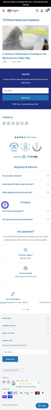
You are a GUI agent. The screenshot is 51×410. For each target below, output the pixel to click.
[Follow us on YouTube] (22, 123)
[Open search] (37, 10)
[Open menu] (3, 11)
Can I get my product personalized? (17, 219)
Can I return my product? (13, 211)
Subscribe (25, 97)
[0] (46, 10)
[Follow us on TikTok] (26, 123)
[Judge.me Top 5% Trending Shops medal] (37, 147)
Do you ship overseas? (12, 175)
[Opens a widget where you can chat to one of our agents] (42, 406)
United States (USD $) (11, 370)
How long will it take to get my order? (18, 184)
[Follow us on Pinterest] (17, 123)
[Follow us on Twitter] (8, 123)
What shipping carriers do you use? (17, 192)
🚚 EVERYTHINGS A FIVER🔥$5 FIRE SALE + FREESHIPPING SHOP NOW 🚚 (25, 3)
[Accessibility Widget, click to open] (5, 205)
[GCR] (14, 383)
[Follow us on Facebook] (4, 123)
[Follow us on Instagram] (13, 123)
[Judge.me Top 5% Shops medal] (25, 147)
